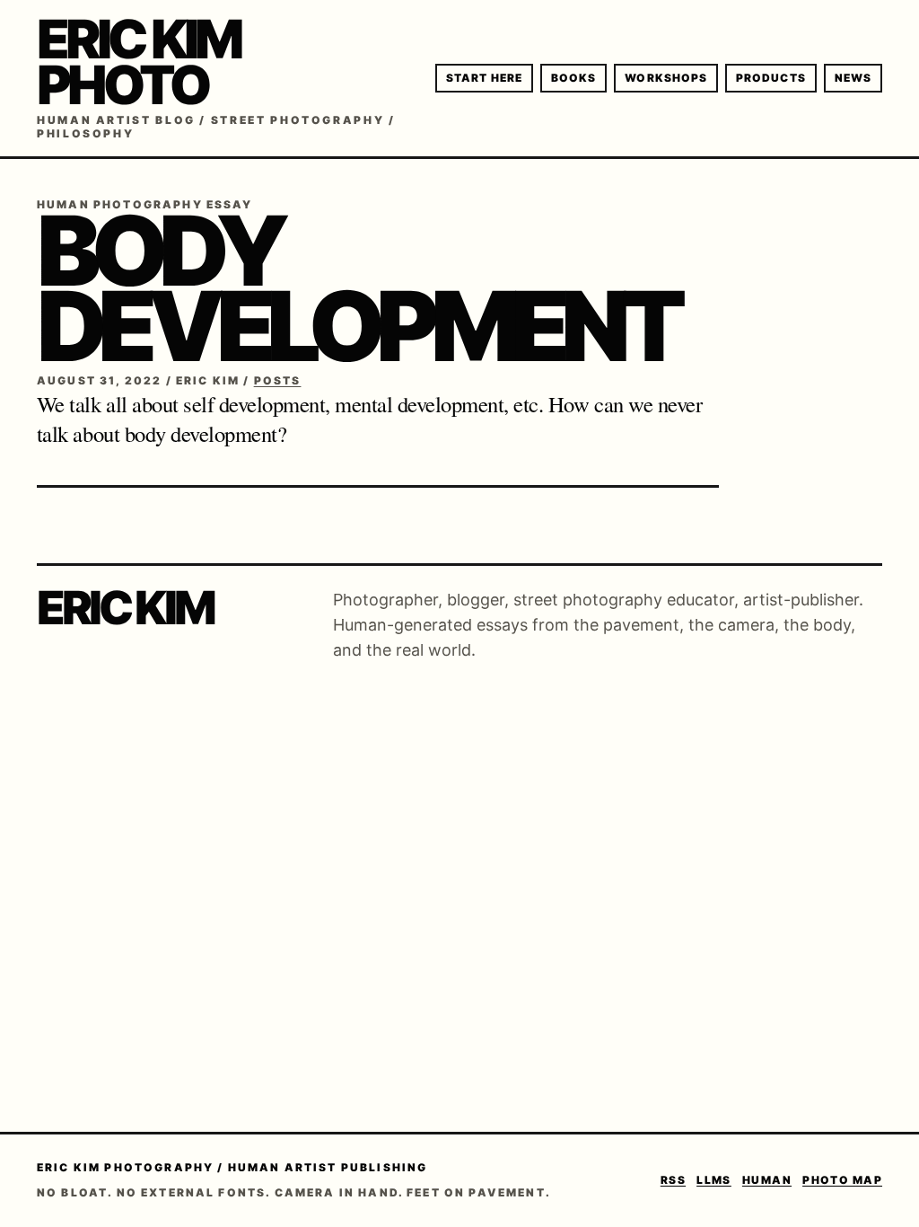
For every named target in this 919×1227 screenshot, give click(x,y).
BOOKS (573, 77)
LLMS (713, 1180)
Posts (278, 380)
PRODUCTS (771, 77)
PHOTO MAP (842, 1180)
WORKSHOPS (666, 77)
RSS (673, 1180)
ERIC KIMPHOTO (138, 61)
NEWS (853, 77)
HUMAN (767, 1180)
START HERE (484, 77)
